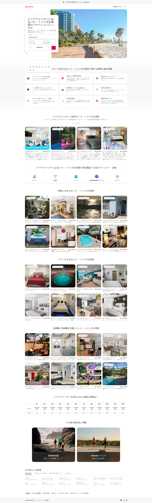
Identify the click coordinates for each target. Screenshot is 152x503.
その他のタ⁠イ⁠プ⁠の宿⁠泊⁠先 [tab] (40, 473)
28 (45, 67)
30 (30, 70)
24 (33, 67)
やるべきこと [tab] (68, 473)
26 (39, 67)
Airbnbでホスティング (119, 6)
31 (33, 70)
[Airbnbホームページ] (29, 6)
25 (36, 67)
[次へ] (79, 123)
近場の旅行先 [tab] (28, 473)
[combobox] (42, 37)
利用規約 (46, 500)
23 (30, 67)
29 (49, 67)
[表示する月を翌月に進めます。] (48, 47)
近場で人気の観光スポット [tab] (55, 473)
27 (42, 67)
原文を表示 (86, 2)
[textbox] (34, 43)
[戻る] (73, 123)
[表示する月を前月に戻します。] (30, 47)
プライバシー (39, 500)
